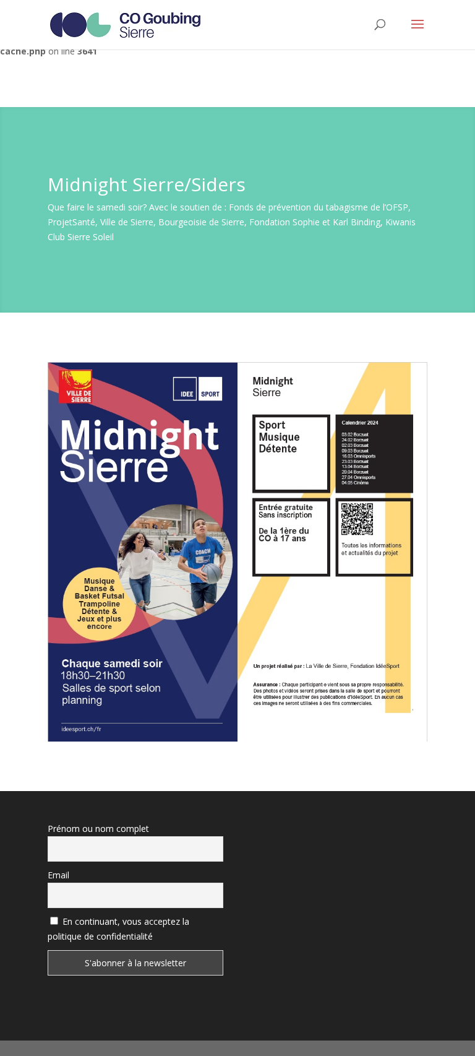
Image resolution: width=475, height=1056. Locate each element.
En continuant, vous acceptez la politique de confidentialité (118, 928)
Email (58, 875)
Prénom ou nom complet (98, 828)
